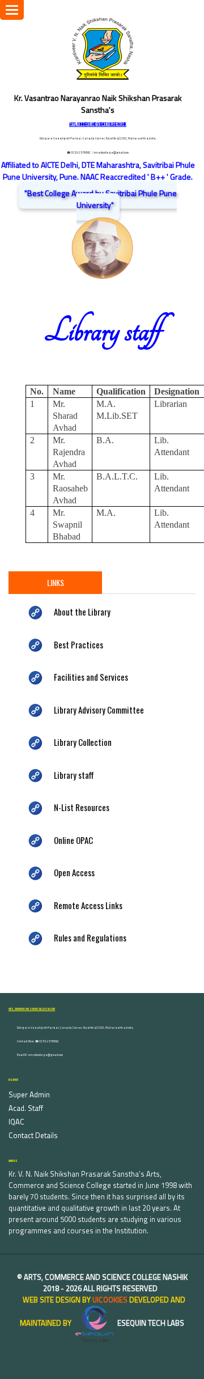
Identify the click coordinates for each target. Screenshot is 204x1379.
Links (55, 582)
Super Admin (29, 1094)
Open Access (74, 872)
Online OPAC (73, 840)
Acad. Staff (25, 1108)
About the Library (82, 611)
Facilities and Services (91, 677)
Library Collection (83, 742)
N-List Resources (81, 807)
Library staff (74, 775)
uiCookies (110, 1299)
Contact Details (33, 1135)
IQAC (16, 1121)
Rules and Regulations (90, 937)
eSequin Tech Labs (150, 1323)
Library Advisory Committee (99, 709)
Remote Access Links (88, 905)
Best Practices (78, 644)
